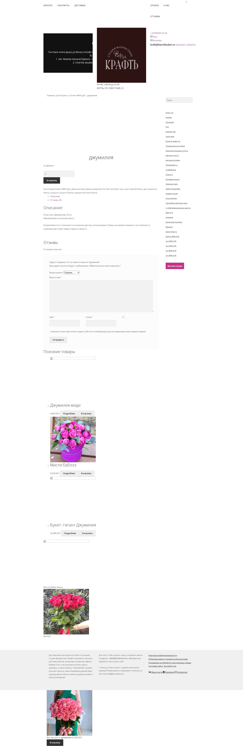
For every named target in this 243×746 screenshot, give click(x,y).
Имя (52, 317)
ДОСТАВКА (79, 5)
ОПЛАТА (154, 5)
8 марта (169, 174)
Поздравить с (172, 165)
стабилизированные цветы (178, 208)
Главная (50, 95)
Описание (55, 196)
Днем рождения (93, 189)
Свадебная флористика (176, 203)
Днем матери (78, 189)
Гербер (169, 117)
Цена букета (62, 95)
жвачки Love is (172, 155)
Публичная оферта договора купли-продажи (168, 659)
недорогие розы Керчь (85, 192)
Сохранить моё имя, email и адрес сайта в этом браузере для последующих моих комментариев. (98, 331)
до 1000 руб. (171, 241)
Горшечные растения (175, 146)
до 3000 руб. (171, 250)
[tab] (104, 196)
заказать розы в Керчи (62, 192)
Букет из (169, 112)
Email (89, 317)
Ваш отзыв (55, 277)
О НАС (167, 5)
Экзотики (170, 136)
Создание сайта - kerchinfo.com (162, 666)
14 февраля (171, 170)
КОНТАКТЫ (63, 5)
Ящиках (169, 227)
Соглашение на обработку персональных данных (169, 662)
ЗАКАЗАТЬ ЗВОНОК (186, 44)
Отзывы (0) (55, 199)
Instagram (182, 672)
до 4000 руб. (171, 255)
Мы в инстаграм (175, 266)
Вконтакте (156, 672)
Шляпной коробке (174, 222)
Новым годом (172, 193)
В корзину (52, 180)
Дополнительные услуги (177, 151)
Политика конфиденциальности (162, 655)
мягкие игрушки (173, 160)
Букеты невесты (173, 141)
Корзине (169, 217)
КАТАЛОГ (48, 5)
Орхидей (170, 122)
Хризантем (171, 131)
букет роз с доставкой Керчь (128, 189)
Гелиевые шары (173, 179)
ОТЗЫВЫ (155, 16)
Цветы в (169, 212)
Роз (104, 189)
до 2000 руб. (171, 246)
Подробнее (69, 413)
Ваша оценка (56, 272)
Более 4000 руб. (78, 95)
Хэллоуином (171, 198)
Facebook (169, 672)
